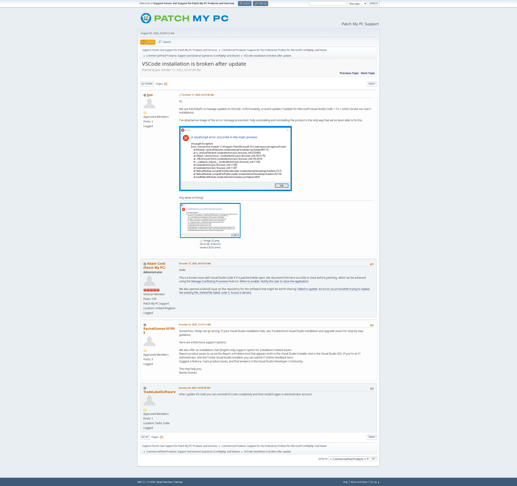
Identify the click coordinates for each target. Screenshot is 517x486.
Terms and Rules (359, 481)
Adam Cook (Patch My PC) (154, 265)
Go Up (144, 437)
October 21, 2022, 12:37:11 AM (195, 324)
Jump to (323, 458)
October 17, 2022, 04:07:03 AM (195, 263)
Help (345, 481)
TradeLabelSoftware (159, 392)
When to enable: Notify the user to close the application (274, 281)
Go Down (146, 83)
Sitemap (179, 482)
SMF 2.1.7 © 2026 (146, 482)
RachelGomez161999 (158, 330)
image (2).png (211, 240)
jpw (150, 95)
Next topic (368, 73)
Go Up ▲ (375, 481)
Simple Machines (164, 482)
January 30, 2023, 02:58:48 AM (194, 387)
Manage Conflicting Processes (209, 281)
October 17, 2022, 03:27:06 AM (198, 94)
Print (372, 83)
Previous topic (349, 73)
